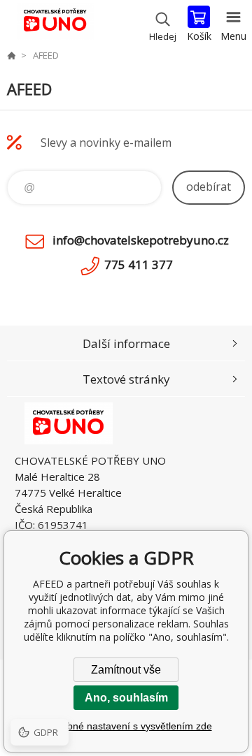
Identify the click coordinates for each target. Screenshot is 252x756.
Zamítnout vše (126, 670)
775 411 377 (138, 264)
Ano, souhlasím (126, 698)
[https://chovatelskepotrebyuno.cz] (11, 55)
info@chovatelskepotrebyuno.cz (140, 240)
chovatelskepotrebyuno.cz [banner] (55, 24)
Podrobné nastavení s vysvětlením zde (126, 726)
